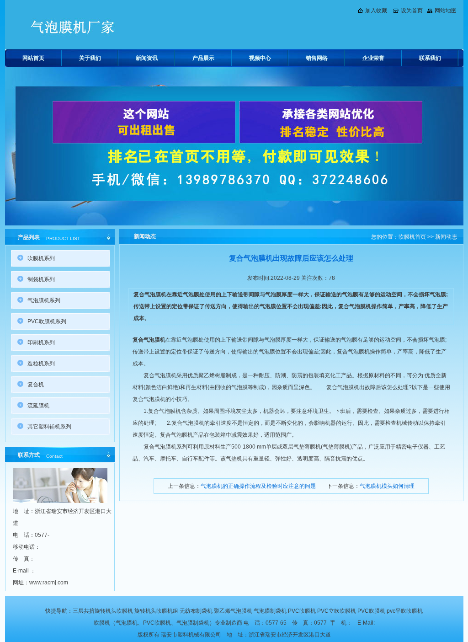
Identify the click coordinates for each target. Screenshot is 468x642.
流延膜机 (38, 405)
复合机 (35, 384)
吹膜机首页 (412, 237)
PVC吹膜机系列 (46, 321)
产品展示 (203, 58)
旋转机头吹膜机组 (156, 611)
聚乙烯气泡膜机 (233, 611)
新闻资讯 (147, 58)
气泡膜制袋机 (270, 611)
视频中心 (260, 58)
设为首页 (412, 10)
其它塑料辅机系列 (49, 426)
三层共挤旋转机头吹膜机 (103, 611)
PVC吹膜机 (302, 611)
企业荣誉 (373, 58)
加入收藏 (376, 10)
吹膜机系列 (41, 258)
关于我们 (90, 58)
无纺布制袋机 (196, 611)
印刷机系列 (41, 342)
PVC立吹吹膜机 (336, 611)
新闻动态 (446, 237)
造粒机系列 (41, 363)
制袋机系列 (41, 279)
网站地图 (446, 10)
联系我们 (430, 58)
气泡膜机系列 (43, 300)
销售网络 (317, 58)
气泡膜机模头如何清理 (387, 486)
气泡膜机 (127, 623)
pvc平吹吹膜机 (405, 611)
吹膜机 (102, 623)
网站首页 (33, 58)
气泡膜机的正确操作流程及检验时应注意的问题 (258, 486)
